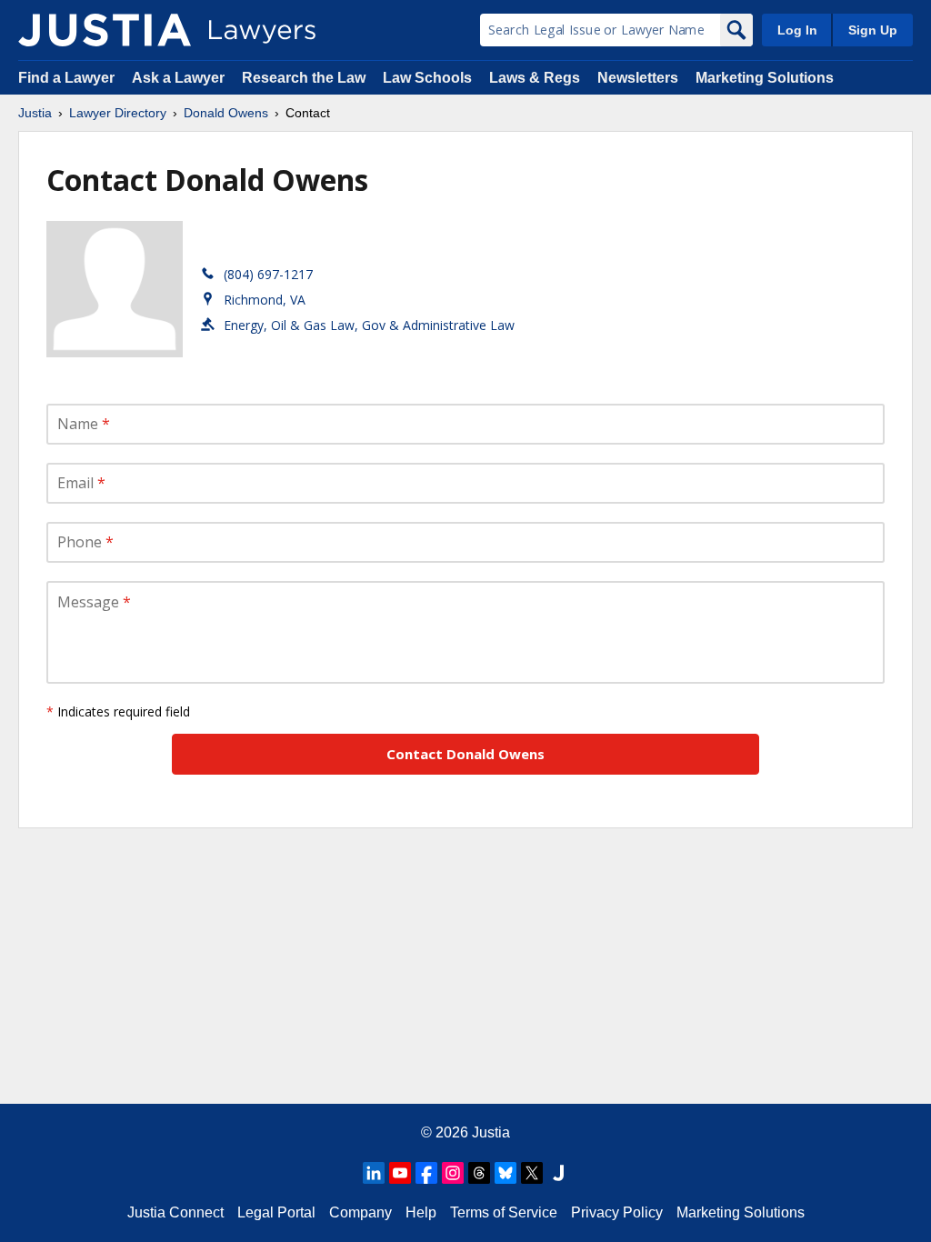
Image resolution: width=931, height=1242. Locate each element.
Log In (797, 30)
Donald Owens (226, 112)
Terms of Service (503, 1212)
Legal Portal (276, 1212)
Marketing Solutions (765, 77)
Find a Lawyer (66, 77)
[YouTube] (400, 1173)
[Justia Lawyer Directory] (104, 30)
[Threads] (479, 1173)
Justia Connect (175, 1212)
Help (420, 1212)
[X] (532, 1173)
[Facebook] (426, 1173)
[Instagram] (453, 1173)
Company (360, 1212)
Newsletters (637, 77)
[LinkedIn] (374, 1173)
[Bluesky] (505, 1173)
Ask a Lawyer (180, 77)
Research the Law (303, 77)
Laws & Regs (534, 77)
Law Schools (427, 77)
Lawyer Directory (117, 112)
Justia (35, 112)
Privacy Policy (617, 1212)
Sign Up (872, 30)
